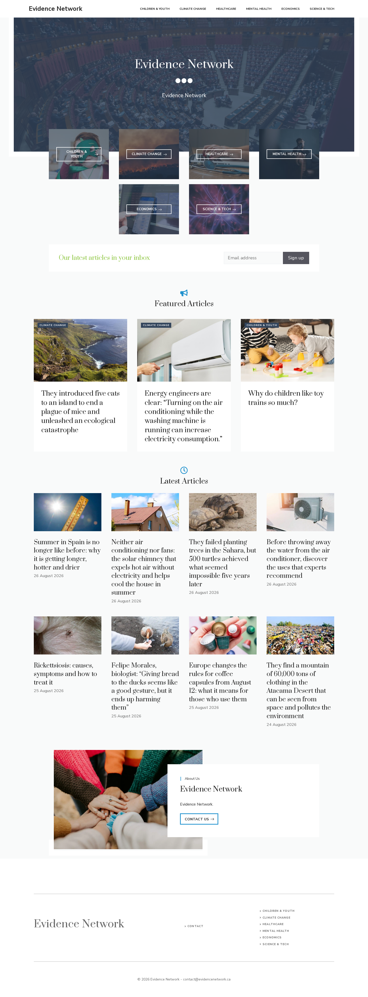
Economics (290, 9)
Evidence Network (55, 9)
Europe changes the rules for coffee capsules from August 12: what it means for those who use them (220, 682)
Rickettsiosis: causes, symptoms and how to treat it (65, 674)
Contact (196, 926)
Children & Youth (154, 9)
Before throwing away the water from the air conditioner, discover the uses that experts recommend (299, 559)
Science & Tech (322, 9)
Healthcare (226, 9)
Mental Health (258, 9)
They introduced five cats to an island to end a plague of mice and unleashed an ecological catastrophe (80, 411)
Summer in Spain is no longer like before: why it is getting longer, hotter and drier (67, 555)
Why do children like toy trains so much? (286, 398)
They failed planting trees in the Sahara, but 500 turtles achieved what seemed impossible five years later (222, 563)
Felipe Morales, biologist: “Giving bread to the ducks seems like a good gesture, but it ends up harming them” (145, 686)
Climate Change (192, 9)
